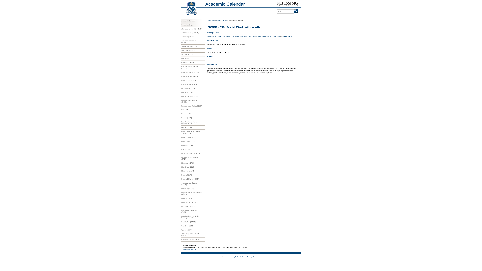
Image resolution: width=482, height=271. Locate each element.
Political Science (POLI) (189, 202)
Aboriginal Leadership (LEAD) (191, 29)
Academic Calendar (225, 4)
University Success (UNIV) (190, 240)
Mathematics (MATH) (188, 171)
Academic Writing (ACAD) (190, 33)
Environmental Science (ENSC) (189, 101)
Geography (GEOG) (188, 141)
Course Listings (187, 25)
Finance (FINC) (186, 118)
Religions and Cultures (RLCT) (189, 211)
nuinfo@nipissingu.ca (189, 249)
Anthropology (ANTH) (188, 50)
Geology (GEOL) (187, 145)
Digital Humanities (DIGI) (189, 84)
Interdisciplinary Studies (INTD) (189, 158)
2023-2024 (211, 20)
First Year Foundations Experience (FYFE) (189, 123)
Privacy (249, 257)
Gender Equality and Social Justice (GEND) (190, 132)
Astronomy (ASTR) (187, 54)
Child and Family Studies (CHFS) (189, 67)
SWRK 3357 (257, 37)
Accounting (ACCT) (188, 37)
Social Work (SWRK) (188, 222)
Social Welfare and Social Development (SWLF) (190, 217)
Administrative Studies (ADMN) (189, 42)
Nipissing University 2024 (230, 257)
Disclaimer (243, 257)
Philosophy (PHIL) (187, 189)
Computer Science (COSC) (190, 72)
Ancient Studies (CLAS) (189, 47)
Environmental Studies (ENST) (191, 106)
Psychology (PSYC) (188, 206)
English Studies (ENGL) (189, 96)
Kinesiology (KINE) (187, 167)
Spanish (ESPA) (186, 230)
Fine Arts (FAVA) (186, 114)
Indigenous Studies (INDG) (190, 153)
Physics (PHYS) (186, 198)
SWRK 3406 (239, 37)
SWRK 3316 (276, 37)
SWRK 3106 (287, 37)
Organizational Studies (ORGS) (189, 184)
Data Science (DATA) (188, 80)
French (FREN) (186, 128)
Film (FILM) (185, 110)
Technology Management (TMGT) (190, 234)
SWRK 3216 (221, 37)
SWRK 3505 (211, 37)
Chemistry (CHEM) (187, 62)
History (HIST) (186, 149)
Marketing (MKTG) (187, 163)
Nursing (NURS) (187, 175)
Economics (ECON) (188, 88)
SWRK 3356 (248, 37)
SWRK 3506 (266, 37)
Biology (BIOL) (186, 58)
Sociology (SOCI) (187, 226)
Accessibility (257, 257)
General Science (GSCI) (189, 137)
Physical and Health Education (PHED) (191, 193)
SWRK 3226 (230, 37)
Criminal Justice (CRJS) (189, 76)
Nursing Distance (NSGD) (190, 179)
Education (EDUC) (187, 92)
